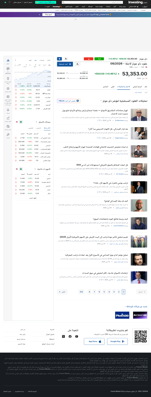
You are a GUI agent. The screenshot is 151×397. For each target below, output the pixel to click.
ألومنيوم (48, 105)
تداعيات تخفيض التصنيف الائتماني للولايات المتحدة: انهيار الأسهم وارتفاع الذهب (95, 147)
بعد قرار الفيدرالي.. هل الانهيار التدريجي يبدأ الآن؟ (108, 129)
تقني (112, 86)
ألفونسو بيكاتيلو (120, 208)
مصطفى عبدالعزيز (119, 192)
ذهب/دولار (47, 86)
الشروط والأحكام (32, 391)
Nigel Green (119, 138)
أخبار (146, 92)
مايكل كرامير (120, 280)
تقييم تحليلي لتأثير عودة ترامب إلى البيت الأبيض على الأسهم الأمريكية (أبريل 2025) (94, 237)
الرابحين (38, 128)
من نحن (22, 329)
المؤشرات (143, 10)
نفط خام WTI (46, 93)
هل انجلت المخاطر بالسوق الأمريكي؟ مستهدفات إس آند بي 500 (102, 165)
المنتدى (105, 86)
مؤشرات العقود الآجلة (90, 10)
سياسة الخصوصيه (19, 391)
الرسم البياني (137, 86)
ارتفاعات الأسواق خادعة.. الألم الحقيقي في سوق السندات (105, 273)
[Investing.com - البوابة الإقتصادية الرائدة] (138, 2)
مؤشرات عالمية (102, 10)
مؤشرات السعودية (132, 10)
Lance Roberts (118, 226)
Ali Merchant (119, 120)
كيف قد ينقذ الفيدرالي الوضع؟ (116, 201)
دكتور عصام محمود (119, 262)
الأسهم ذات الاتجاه (43, 169)
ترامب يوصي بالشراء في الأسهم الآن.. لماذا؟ (110, 183)
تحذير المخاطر (7, 391)
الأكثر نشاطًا (47, 128)
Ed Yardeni (120, 174)
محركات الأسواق (44, 122)
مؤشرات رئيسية (112, 10)
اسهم (30, 60)
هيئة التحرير (21, 344)
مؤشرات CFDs (79, 10)
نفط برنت (47, 97)
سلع (36, 60)
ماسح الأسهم (68, 6)
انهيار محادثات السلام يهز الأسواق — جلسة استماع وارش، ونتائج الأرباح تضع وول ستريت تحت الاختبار (95, 112)
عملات (48, 60)
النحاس (48, 101)
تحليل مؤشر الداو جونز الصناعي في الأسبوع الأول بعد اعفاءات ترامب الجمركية (96, 255)
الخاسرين (30, 128)
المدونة (52, 329)
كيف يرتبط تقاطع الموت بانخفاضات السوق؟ (110, 219)
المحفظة (51, 339)
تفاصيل (57, 10)
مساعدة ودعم (21, 339)
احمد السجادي (120, 154)
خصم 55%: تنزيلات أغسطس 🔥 (46, 2)
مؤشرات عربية (121, 10)
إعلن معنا (22, 334)
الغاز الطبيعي (46, 109)
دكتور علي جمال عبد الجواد (116, 244)
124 (81, 292)
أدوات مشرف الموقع (48, 344)
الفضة (48, 90)
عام (146, 86)
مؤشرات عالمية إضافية (67, 10)
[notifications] (9, 2)
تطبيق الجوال (50, 334)
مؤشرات (42, 60)
